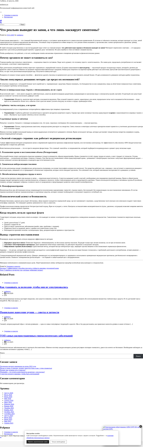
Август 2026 (8, 393)
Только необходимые (58, 442)
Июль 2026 (8, 395)
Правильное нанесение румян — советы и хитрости (29, 312)
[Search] (1, 22)
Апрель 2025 (8, 423)
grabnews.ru (4, 4)
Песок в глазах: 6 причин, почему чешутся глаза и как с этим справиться (26, 368)
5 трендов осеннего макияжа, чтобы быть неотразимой (19, 374)
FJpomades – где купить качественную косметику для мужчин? (22, 372)
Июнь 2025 (8, 419)
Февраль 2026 (9, 404)
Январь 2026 (8, 406)
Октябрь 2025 (9, 412)
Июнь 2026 (8, 397)
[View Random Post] (1, 21)
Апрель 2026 (8, 400)
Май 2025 (7, 421)
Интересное (8, 17)
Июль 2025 (8, 417)
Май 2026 (7, 398)
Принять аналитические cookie (38, 442)
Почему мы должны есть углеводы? (13, 370)
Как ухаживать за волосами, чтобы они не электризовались (34, 287)
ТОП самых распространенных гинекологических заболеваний (36, 335)
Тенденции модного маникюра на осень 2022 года (18, 366)
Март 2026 (8, 402)
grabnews (20, 35)
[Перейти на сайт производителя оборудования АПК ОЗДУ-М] (122, 435)
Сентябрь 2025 (9, 414)
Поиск (2, 353)
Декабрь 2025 (9, 408)
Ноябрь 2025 (8, 410)
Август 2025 (8, 415)
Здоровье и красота (11, 15)
